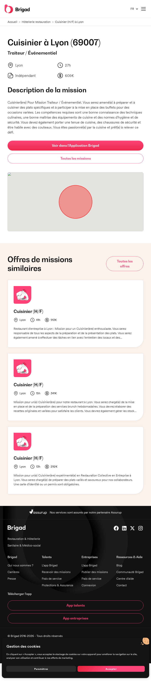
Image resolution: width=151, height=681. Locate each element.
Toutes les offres (125, 263)
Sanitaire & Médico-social (24, 545)
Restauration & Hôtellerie (24, 539)
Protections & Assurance (57, 585)
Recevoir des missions (56, 572)
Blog (119, 565)
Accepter (111, 668)
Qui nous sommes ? (20, 565)
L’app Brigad (49, 565)
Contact (121, 585)
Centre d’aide (125, 578)
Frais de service (52, 578)
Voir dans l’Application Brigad (75, 145)
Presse (12, 578)
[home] (17, 8)
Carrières (13, 572)
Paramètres (41, 668)
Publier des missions (95, 572)
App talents (75, 605)
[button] (133, 9)
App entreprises (75, 618)
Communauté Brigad (129, 572)
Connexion (89, 585)
